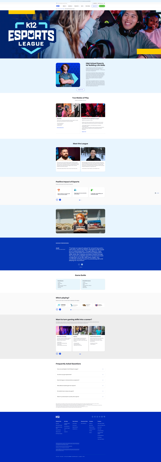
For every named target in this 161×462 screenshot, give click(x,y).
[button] (104, 3)
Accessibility (80, 456)
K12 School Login (101, 3)
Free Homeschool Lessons (100, 433)
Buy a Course (100, 427)
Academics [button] (70, 6)
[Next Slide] (60, 200)
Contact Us (66, 431)
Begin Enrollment (75, 427)
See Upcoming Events (60, 127)
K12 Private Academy (59, 433)
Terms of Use (57, 456)
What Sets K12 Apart (59, 425)
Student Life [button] (76, 6)
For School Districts (101, 435)
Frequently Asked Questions (67, 424)
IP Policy (83, 456)
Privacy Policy (61, 456)
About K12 (57, 423)
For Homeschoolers (101, 430)
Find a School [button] (83, 423)
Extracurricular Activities (61, 8)
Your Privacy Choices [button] (66, 456)
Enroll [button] (82, 6)
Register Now (80, 89)
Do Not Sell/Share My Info (74, 456)
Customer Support (67, 428)
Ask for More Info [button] (66, 426)
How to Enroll (75, 425)
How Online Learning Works (59, 428)
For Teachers (100, 437)
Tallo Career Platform (101, 439)
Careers (90, 432)
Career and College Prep (101, 425)
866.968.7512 (95, 3)
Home (56, 8)
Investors (90, 430)
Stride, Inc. (90, 423)
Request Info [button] (95, 6)
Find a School (88, 6)
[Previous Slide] (57, 200)
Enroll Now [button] (102, 6)
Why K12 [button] (64, 6)
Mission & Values (91, 427)
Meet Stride (91, 425)
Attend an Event (58, 431)
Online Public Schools (101, 423)
